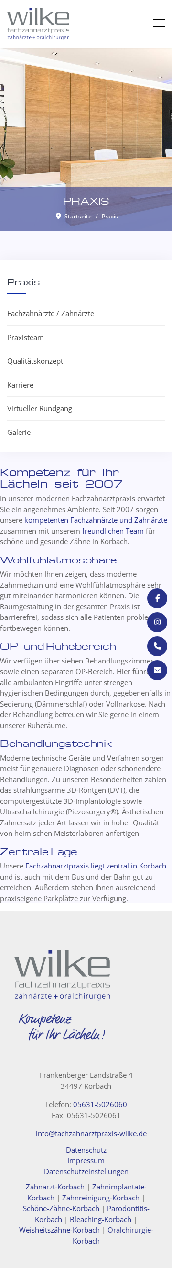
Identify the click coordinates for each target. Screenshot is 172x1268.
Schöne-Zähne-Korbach (61, 1208)
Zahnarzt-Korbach (55, 1186)
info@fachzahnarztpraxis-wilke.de (91, 1133)
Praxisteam (25, 337)
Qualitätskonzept (35, 361)
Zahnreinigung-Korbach (101, 1197)
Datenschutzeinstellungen (86, 1171)
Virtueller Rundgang (39, 408)
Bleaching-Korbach (100, 1219)
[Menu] (159, 23)
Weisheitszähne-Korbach (59, 1229)
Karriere (20, 384)
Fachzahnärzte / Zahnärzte (50, 313)
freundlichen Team (113, 531)
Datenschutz (86, 1149)
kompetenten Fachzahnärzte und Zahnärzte (95, 520)
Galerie (19, 432)
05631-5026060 (100, 1104)
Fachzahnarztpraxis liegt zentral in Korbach (95, 865)
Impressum (86, 1160)
